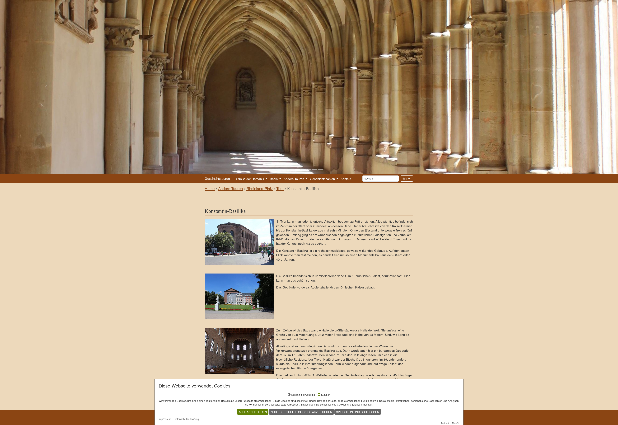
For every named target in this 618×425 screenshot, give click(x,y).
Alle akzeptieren (253, 412)
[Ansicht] (239, 242)
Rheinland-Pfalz (259, 188)
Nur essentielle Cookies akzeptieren (301, 412)
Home (210, 188)
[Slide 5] (320, 169)
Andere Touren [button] (294, 178)
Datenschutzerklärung (186, 419)
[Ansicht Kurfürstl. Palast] (239, 296)
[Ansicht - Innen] (239, 351)
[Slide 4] (314, 169)
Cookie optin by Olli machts (450, 423)
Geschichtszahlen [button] (323, 178)
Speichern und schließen (357, 412)
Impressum (165, 419)
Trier (280, 188)
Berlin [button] (274, 178)
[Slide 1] (297, 169)
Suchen (406, 178)
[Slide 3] (309, 169)
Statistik (325, 394)
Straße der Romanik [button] (250, 178)
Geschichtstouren (217, 178)
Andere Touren (230, 188)
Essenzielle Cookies (303, 394)
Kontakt (346, 178)
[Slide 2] (303, 169)
